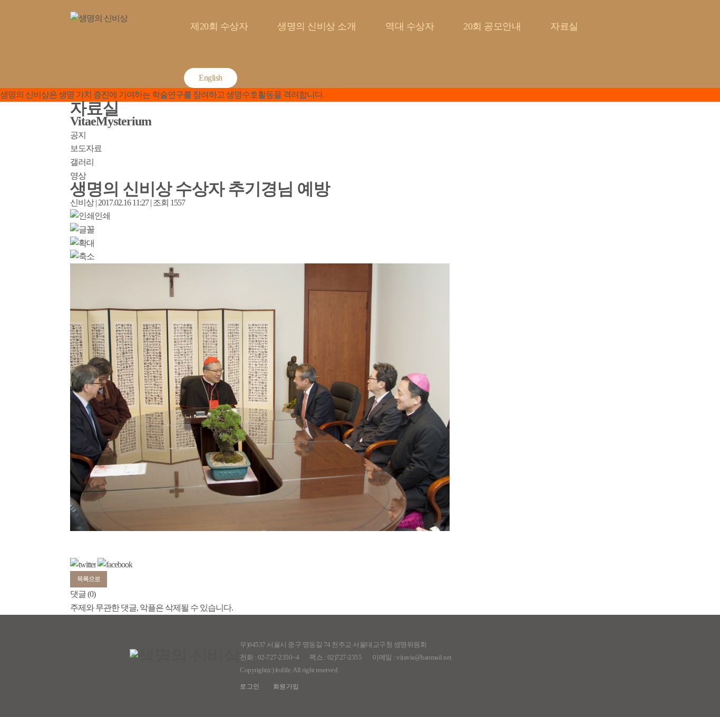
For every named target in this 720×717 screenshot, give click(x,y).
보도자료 (86, 148)
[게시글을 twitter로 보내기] (83, 565)
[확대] (82, 243)
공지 (78, 135)
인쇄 (102, 215)
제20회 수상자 (219, 26)
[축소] (82, 256)
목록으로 (88, 579)
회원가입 (286, 686)
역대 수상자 (409, 26)
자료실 (564, 26)
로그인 (250, 686)
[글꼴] (82, 230)
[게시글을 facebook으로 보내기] (115, 565)
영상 (78, 175)
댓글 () (82, 594)
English (210, 77)
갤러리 (82, 162)
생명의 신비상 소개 (316, 26)
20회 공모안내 (492, 26)
